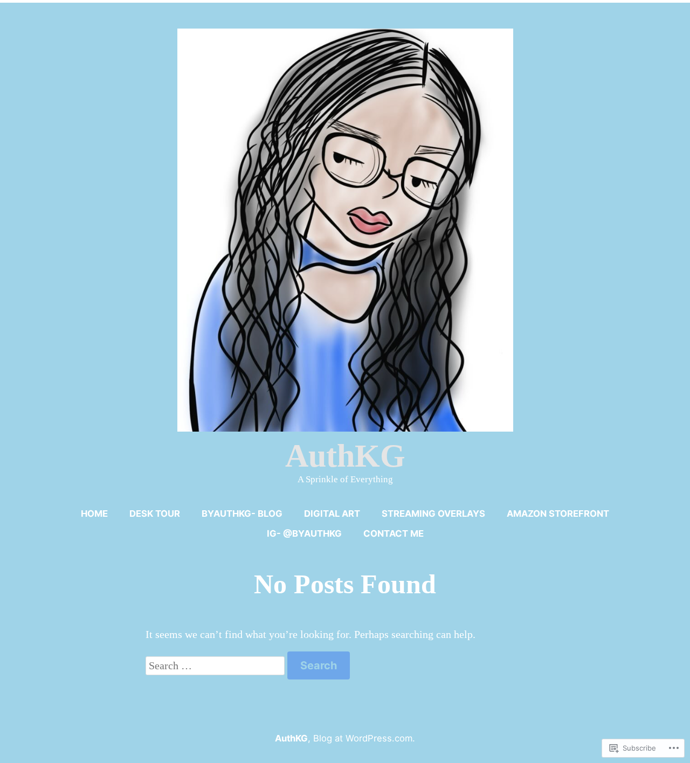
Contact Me (393, 533)
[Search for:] (216, 665)
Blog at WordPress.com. (364, 738)
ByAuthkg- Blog (242, 513)
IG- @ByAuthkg (304, 533)
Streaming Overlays (433, 513)
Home (94, 513)
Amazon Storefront (558, 513)
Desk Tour (154, 513)
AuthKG (345, 456)
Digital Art (332, 513)
